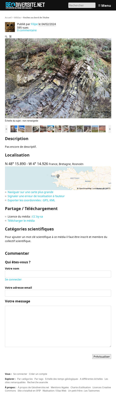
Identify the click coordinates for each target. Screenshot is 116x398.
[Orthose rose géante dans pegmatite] (65, 128)
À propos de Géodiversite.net (33, 387)
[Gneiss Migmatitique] (36, 128)
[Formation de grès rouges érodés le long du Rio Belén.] (102, 128)
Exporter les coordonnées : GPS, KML (31, 200)
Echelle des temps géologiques (61, 378)
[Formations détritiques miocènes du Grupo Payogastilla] (14, 128)
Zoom (6, 36)
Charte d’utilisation (81, 387)
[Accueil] (26, 5)
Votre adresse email (18, 288)
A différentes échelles (91, 378)
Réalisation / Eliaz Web (54, 390)
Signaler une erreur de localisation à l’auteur (36, 196)
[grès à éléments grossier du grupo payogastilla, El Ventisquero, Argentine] (28, 128)
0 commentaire (27, 30)
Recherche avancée (37, 382)
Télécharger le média (10, 36)
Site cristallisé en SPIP (29, 390)
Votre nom (12, 268)
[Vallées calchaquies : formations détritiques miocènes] (87, 128)
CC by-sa (37, 216)
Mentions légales (60, 387)
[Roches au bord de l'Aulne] (80, 128)
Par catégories (25, 378)
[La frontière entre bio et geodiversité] (72, 128)
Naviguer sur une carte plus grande (30, 192)
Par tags (39, 378)
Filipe (34, 24)
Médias (17, 17)
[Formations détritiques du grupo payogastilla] (94, 128)
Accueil (8, 17)
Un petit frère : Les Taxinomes (84, 390)
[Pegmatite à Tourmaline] (58, 128)
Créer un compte (38, 373)
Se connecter (13, 279)
